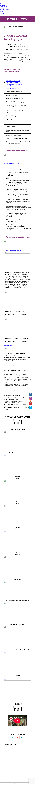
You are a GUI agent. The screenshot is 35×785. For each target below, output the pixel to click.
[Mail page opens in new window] (5, 778)
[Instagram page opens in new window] (8, 1)
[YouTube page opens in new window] (11, 1)
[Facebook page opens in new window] (6, 1)
